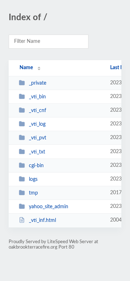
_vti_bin (37, 96)
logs (33, 179)
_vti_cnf (37, 110)
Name (26, 67)
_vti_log (37, 124)
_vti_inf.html (42, 220)
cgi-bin (36, 165)
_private (37, 83)
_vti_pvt (37, 137)
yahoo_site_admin (48, 206)
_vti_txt (37, 152)
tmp (33, 193)
